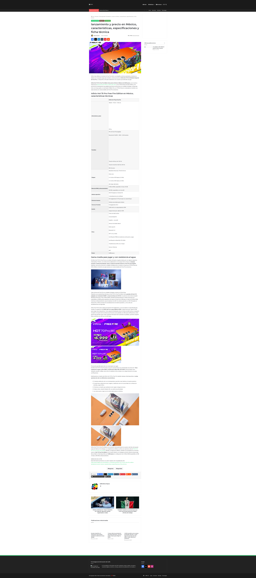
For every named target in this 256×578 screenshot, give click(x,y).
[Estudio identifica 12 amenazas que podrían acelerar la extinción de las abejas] (98, 528)
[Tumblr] (102, 39)
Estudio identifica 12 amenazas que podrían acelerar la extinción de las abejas (97, 535)
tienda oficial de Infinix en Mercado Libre (106, 84)
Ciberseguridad (102, 16)
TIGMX (114, 575)
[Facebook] (92, 39)
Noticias (151, 4)
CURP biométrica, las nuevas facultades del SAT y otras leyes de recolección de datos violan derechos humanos (131, 536)
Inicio (145, 4)
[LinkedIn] (98, 39)
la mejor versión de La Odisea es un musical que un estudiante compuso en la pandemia (118, 10)
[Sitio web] (100, 486)
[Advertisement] (124, 116)
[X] (95, 39)
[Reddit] (108, 39)
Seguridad (119, 468)
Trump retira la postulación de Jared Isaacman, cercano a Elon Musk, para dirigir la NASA (115, 535)
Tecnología (164, 10)
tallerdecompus (96, 35)
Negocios (102, 20)
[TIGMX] (91, 4)
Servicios (159, 4)
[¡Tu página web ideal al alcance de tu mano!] (148, 48)
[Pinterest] (105, 39)
